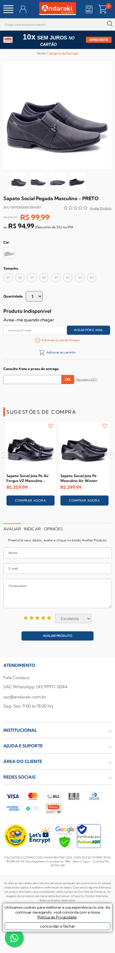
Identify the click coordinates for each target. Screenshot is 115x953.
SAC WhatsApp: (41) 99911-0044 (35, 687)
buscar (109, 23)
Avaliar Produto (57, 636)
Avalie (101, 208)
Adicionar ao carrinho (61, 352)
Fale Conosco (16, 677)
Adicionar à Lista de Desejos (60, 340)
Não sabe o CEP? (86, 379)
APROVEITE (98, 40)
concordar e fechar (57, 926)
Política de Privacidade (57, 917)
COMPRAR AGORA (30, 501)
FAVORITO (50, 426)
